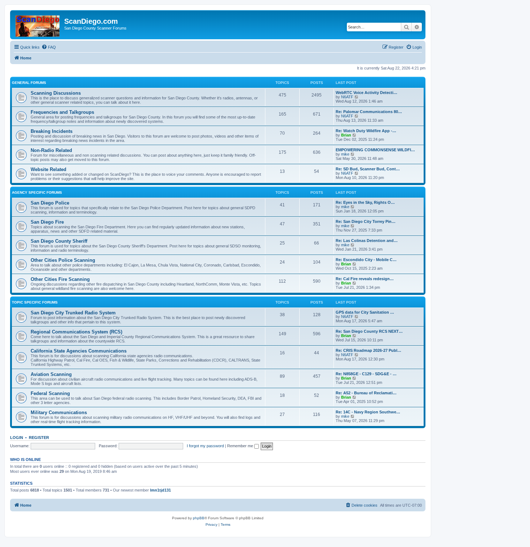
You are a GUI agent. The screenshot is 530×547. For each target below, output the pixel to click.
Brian (346, 135)
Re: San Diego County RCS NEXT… (369, 331)
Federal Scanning (50, 393)
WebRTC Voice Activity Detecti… (366, 92)
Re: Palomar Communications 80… (369, 111)
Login (16, 437)
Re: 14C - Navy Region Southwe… (368, 412)
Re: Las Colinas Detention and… (367, 240)
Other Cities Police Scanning (63, 260)
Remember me (240, 446)
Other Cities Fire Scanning (60, 279)
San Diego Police (50, 203)
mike (345, 154)
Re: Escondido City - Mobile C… (366, 259)
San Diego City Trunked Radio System (73, 312)
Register (39, 437)
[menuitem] (48, 47)
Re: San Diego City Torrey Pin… (366, 221)
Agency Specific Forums (37, 192)
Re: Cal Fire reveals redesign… (365, 279)
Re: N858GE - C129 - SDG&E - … (366, 374)
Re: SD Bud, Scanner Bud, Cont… (368, 169)
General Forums (29, 83)
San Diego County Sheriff (59, 241)
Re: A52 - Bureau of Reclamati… (366, 393)
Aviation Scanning (51, 374)
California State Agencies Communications (79, 351)
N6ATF (347, 97)
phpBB (198, 518)
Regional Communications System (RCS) (76, 332)
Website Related (48, 169)
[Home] (38, 24)
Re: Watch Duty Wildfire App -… (366, 131)
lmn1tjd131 (160, 490)
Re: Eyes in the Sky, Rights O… (365, 202)
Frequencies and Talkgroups (62, 112)
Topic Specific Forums (35, 302)
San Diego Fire (47, 222)
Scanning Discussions (56, 93)
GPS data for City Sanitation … (365, 312)
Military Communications (59, 412)
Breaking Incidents (51, 131)
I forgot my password (205, 446)
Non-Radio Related (51, 150)
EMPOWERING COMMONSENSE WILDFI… (375, 150)
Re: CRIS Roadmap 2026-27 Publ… (368, 350)
